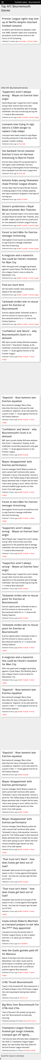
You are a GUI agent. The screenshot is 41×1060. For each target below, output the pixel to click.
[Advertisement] (20, 66)
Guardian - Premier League (28, 41)
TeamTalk (22, 144)
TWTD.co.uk (24, 998)
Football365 (23, 943)
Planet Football (30, 1050)
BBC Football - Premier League (29, 117)
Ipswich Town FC (31, 1021)
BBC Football (23, 199)
